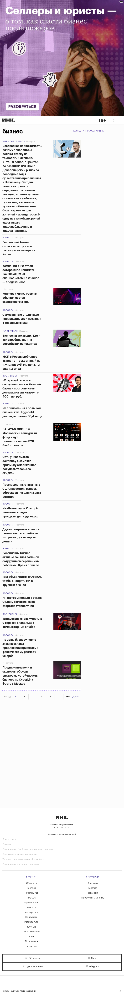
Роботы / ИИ (31, 893)
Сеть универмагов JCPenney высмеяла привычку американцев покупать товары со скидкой (19, 465)
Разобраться (10, 331)
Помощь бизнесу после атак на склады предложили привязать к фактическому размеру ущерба (20, 647)
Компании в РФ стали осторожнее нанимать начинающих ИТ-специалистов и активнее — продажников (20, 274)
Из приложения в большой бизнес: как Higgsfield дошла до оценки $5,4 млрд (22, 412)
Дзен (93, 958)
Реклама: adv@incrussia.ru (62, 825)
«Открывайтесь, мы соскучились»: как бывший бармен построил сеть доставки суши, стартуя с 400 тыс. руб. (21, 388)
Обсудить (31, 883)
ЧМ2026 (31, 898)
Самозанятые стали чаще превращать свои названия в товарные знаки (21, 318)
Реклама (92, 888)
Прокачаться (31, 903)
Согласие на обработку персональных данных (27, 849)
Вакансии (93, 893)
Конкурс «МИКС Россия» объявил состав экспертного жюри (19, 297)
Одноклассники (34, 966)
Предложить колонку (92, 898)
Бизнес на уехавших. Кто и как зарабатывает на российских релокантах (21, 339)
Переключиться (31, 932)
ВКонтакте (34, 958)
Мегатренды (31, 912)
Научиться (31, 946)
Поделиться (17, 141)
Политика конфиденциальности (19, 854)
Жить (5, 141)
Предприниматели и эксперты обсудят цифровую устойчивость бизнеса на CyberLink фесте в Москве (20, 675)
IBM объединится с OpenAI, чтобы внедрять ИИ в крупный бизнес (22, 580)
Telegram (93, 966)
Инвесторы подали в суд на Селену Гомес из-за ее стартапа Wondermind (22, 601)
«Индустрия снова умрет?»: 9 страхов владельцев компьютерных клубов (22, 622)
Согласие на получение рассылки (20, 864)
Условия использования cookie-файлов (23, 859)
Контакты (93, 883)
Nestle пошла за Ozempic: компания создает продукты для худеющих (20, 512)
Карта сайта (9, 839)
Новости (8, 238)
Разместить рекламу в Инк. (88, 131)
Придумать (31, 917)
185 (68, 696)
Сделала (31, 888)
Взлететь (31, 927)
